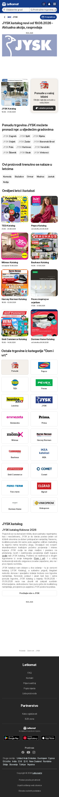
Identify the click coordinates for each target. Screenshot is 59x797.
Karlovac (23, 147)
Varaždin (42, 147)
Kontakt (29, 678)
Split (25, 136)
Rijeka (39, 136)
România (47, 761)
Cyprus (51, 758)
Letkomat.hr (37, 773)
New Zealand (35, 761)
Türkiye (22, 764)
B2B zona (29, 718)
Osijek (9, 141)
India (14, 761)
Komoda (7, 176)
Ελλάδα (7, 761)
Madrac (40, 176)
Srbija (5, 764)
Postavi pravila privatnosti (29, 780)
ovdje (4, 555)
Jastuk (51, 176)
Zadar (24, 141)
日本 (20, 761)
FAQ (29, 672)
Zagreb (9, 136)
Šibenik (9, 152)
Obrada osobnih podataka (29, 791)
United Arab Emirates (26, 758)
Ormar (30, 176)
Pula (8, 147)
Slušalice (19, 176)
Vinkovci (41, 152)
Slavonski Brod (44, 141)
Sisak (25, 152)
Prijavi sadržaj (29, 683)
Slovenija (13, 764)
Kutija (6, 182)
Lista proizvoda (29, 693)
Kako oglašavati (29, 713)
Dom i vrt (39, 558)
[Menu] (54, 4)
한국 (25, 761)
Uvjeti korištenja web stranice (29, 785)
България (42, 758)
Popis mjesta (29, 688)
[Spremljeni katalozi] (43, 4)
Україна (31, 764)
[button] (49, 4)
